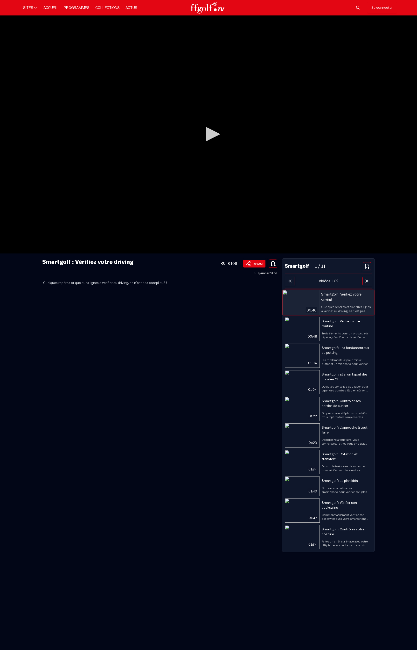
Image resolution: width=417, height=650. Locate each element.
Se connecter (382, 7)
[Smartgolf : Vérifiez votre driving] (328, 302)
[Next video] (366, 281)
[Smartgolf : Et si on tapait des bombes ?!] (328, 382)
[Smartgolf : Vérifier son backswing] (328, 510)
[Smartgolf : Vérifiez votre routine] (328, 329)
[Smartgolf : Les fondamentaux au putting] (328, 356)
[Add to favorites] (273, 263)
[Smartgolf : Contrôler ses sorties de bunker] (328, 409)
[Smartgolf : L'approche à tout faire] (328, 435)
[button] (211, 134)
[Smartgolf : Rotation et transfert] (328, 462)
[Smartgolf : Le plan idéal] (328, 486)
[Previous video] (290, 281)
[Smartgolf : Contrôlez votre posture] (328, 537)
